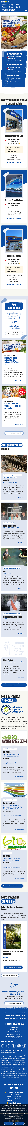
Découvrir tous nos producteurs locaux (14, 685)
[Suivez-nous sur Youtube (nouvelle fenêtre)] (14, 1046)
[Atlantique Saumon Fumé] (14, 603)
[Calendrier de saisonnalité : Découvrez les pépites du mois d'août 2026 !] (14, 32)
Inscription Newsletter (15, 333)
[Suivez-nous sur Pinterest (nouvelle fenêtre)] (24, 1046)
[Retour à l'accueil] (7, 2)
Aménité (6, 480)
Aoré (4, 571)
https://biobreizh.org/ (9, 763)
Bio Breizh (6, 752)
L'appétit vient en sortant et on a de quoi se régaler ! (13, 406)
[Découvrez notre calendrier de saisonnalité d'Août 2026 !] (14, 347)
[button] (2, 32)
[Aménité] (14, 464)
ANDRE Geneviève (9, 526)
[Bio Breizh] (14, 739)
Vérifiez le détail (11, 151)
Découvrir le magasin (14, 162)
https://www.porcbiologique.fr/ (12, 867)
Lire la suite (19, 380)
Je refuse (8, 1123)
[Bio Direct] (14, 843)
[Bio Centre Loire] (14, 790)
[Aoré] (14, 557)
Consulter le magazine (14, 968)
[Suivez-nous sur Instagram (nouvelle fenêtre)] (19, 1046)
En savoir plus (19, 776)
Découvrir (21, 497)
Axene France (8, 660)
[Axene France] (14, 648)
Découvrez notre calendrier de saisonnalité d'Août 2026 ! (13, 361)
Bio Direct (6, 856)
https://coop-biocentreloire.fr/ (12, 816)
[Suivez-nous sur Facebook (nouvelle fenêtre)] (3, 1046)
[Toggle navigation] (26, 10)
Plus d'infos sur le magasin (14, 60)
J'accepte (19, 1123)
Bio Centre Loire (9, 803)
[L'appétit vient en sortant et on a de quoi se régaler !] (14, 393)
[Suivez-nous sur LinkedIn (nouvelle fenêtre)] (8, 1046)
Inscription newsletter (15, 1003)
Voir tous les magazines (10, 975)
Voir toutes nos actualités (14, 433)
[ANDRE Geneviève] (14, 512)
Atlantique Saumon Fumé (12, 617)
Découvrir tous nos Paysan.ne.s (12, 886)
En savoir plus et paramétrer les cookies (14, 1119)
